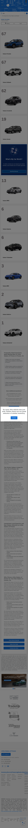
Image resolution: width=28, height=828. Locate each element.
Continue (14, 417)
